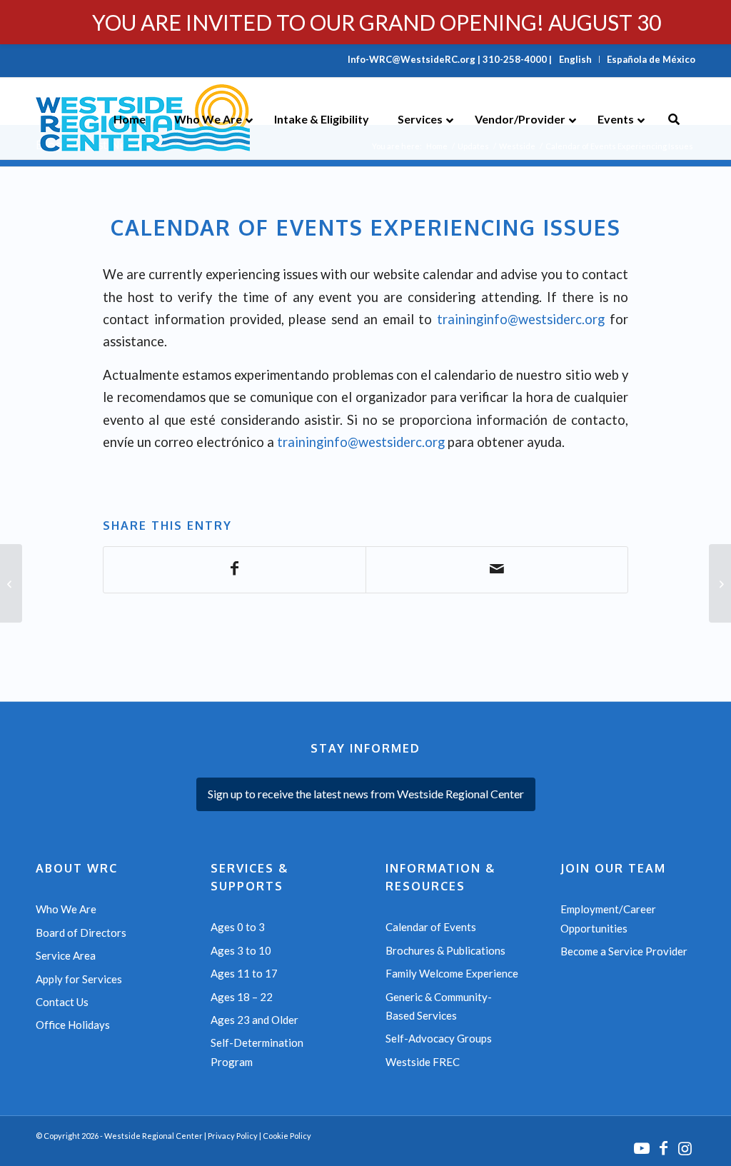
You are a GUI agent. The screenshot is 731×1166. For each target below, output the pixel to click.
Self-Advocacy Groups (438, 1038)
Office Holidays (73, 1024)
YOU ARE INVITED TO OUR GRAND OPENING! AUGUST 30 (376, 22)
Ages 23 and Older (254, 1019)
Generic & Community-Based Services (438, 1006)
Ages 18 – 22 (242, 996)
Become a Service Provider (623, 951)
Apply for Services (79, 978)
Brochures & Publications (445, 950)
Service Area (66, 955)
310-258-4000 (515, 59)
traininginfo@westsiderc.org (521, 319)
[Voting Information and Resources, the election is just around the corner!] (720, 583)
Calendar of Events (430, 926)
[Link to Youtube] (641, 1148)
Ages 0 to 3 (238, 926)
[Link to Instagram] (684, 1148)
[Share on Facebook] (235, 569)
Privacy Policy (233, 1135)
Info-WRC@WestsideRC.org (411, 59)
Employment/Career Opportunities (608, 918)
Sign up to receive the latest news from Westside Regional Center (366, 793)
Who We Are (66, 909)
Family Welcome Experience (451, 973)
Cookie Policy (287, 1135)
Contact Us (62, 1001)
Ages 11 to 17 (244, 973)
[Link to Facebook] (663, 1148)
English (575, 59)
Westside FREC (422, 1061)
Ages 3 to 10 (241, 950)
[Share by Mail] (496, 569)
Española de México (651, 59)
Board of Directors (81, 932)
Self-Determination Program (257, 1051)
